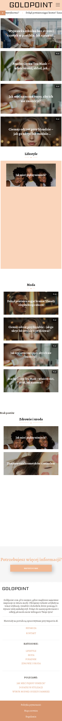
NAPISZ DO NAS (31, 568)
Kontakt (31, 633)
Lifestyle (31, 154)
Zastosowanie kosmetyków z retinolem (31, 463)
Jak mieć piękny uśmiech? (31, 175)
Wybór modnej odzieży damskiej (31, 691)
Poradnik (31, 659)
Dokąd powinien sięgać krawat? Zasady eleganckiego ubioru (31, 303)
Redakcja (31, 628)
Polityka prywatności (31, 704)
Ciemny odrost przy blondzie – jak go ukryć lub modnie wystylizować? (31, 131)
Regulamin (31, 716)
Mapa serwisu (31, 710)
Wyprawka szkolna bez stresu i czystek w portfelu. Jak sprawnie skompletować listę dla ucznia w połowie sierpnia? (31, 33)
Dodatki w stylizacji (31, 687)
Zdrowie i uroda (31, 419)
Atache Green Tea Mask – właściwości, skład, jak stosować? (30, 66)
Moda (31, 284)
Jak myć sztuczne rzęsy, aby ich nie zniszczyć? (31, 98)
